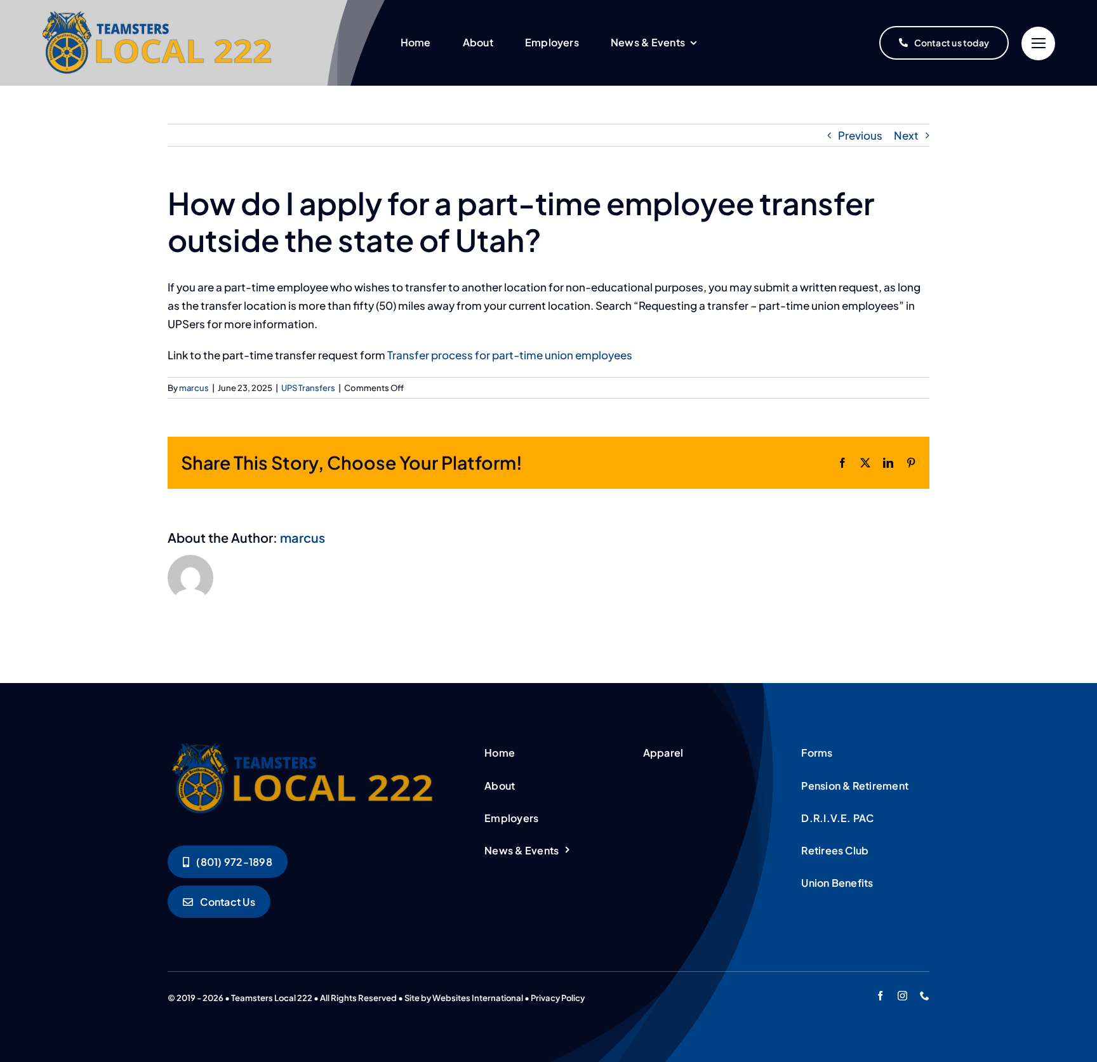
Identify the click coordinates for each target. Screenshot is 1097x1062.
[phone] (924, 995)
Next (906, 135)
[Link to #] (1038, 43)
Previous (860, 135)
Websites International (477, 998)
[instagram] (902, 995)
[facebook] (880, 995)
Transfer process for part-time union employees (509, 355)
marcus (194, 388)
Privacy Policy (558, 998)
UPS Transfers (308, 388)
